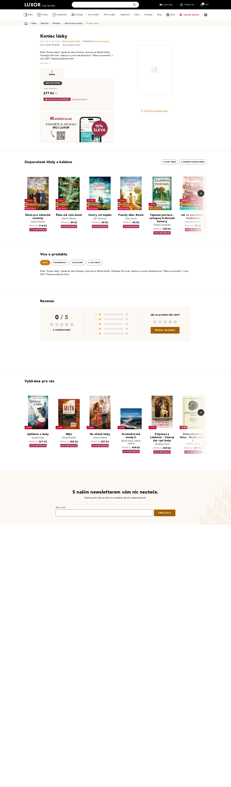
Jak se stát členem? (79, 99)
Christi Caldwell (100, 437)
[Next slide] (184, 69)
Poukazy (79, 15)
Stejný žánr (169, 162)
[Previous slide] (124, 69)
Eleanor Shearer (69, 218)
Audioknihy (62, 15)
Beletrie (45, 23)
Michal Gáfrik (74, 41)
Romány (57, 23)
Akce (172, 15)
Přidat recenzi (165, 330)
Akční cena (30, 208)
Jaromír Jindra (38, 437)
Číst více (44, 63)
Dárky (136, 15)
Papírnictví (124, 15)
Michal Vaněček (69, 437)
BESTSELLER (31, 204)
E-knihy (44, 15)
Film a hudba (109, 15)
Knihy (30, 15)
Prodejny (148, 15)
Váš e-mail (61, 507)
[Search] (134, 4)
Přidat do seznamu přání (156, 111)
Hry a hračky (93, 15)
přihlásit (164, 513)
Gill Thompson (100, 218)
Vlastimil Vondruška (162, 225)
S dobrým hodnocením (192, 162)
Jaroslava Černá (162, 444)
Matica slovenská (101, 41)
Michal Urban (127, 440)
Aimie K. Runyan (38, 221)
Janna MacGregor (193, 221)
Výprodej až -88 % (189, 208)
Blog (159, 15)
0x (58, 41)
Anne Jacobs (131, 218)
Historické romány (73, 23)
